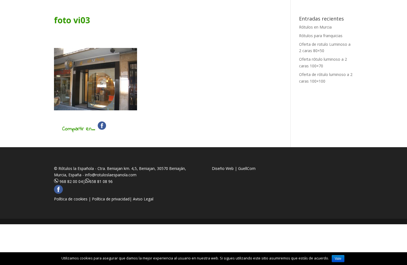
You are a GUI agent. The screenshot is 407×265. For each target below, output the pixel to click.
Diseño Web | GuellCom (234, 168)
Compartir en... (78, 129)
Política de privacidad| (112, 199)
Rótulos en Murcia (315, 27)
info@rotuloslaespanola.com (110, 174)
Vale (338, 259)
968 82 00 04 (71, 181)
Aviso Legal (143, 199)
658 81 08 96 (101, 181)
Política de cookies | (73, 199)
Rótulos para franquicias (320, 35)
